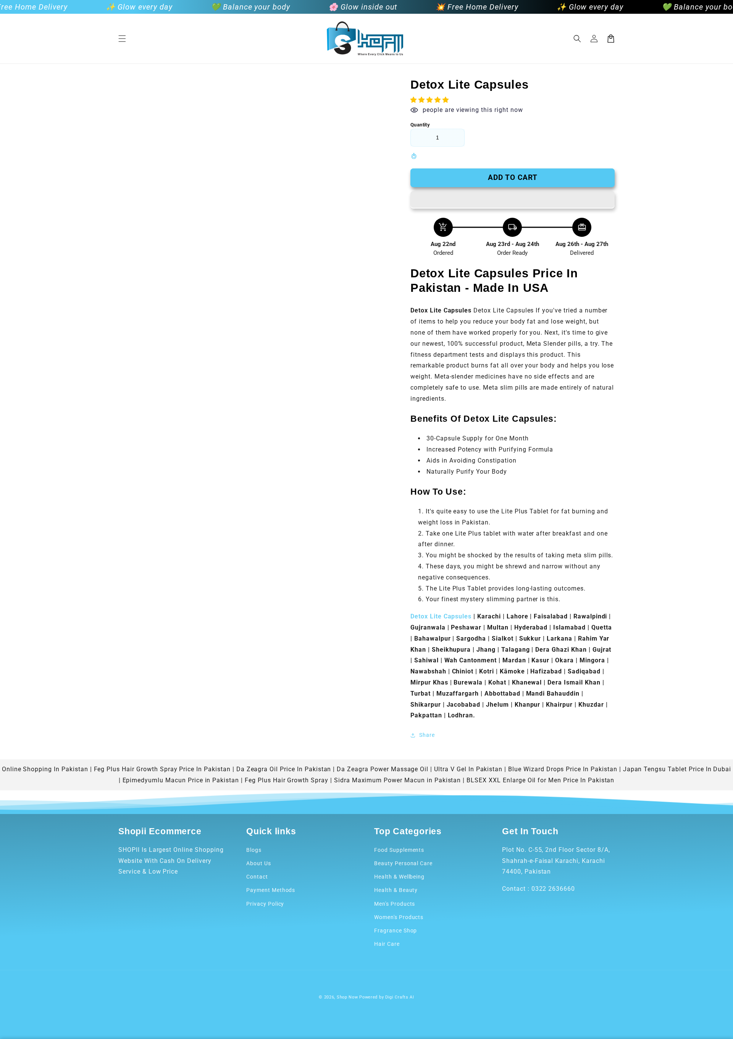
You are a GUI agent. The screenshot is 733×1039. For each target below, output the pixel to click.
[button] (122, 38)
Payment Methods (270, 890)
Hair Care (387, 944)
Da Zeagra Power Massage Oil (382, 769)
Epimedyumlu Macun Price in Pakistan (181, 780)
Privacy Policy (265, 904)
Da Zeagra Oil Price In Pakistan (283, 769)
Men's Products (394, 904)
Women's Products (398, 917)
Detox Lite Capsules (441, 616)
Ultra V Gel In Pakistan (468, 769)
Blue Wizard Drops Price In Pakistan (562, 769)
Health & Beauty (396, 890)
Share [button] (427, 735)
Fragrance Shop (395, 930)
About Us (258, 863)
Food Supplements (399, 850)
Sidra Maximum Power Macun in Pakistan (397, 780)
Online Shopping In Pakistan (45, 769)
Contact (257, 877)
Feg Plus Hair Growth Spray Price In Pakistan (162, 769)
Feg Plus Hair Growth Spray (286, 780)
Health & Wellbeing (399, 877)
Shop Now (347, 997)
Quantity (420, 125)
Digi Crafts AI (399, 997)
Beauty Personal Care (403, 863)
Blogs (254, 850)
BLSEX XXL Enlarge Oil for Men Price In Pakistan (540, 780)
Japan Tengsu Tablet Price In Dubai (677, 769)
